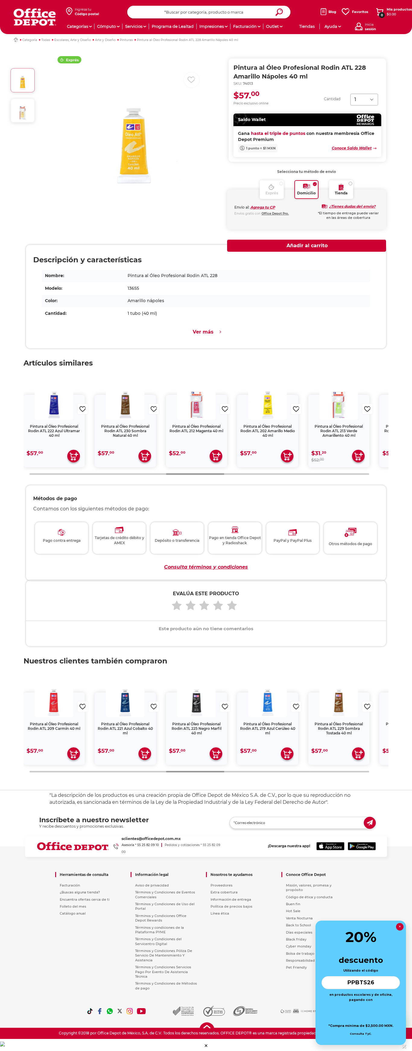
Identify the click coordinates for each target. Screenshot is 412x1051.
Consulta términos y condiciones (206, 567)
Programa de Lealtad (173, 26)
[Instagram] (129, 1011)
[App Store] (330, 846)
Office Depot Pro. (275, 214)
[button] (206, 1045)
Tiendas (307, 26)
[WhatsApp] (109, 1011)
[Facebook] (99, 1011)
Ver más (203, 332)
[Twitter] (119, 1011)
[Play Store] (362, 846)
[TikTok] (89, 1011)
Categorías (77, 26)
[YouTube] (141, 1011)
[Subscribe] (370, 823)
